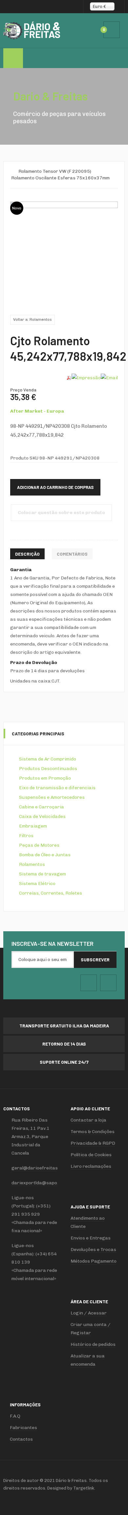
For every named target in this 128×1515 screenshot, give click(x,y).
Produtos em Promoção (45, 778)
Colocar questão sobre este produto (61, 512)
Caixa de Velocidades (42, 816)
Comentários (72, 554)
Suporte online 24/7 (64, 1062)
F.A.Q (15, 1416)
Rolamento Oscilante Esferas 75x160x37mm (60, 178)
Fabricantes (23, 1427)
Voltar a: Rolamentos (32, 319)
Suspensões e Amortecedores (52, 797)
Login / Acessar (89, 1313)
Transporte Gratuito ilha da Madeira (64, 1025)
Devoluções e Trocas (93, 1249)
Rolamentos (32, 864)
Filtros (26, 835)
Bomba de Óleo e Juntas (45, 855)
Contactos (21, 1439)
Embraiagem (33, 826)
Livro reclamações (91, 1166)
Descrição (27, 554)
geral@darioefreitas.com (39, 1168)
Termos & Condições (93, 1131)
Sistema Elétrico (37, 883)
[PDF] (69, 377)
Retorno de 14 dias (64, 1044)
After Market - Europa (37, 411)
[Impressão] (86, 377)
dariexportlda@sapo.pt (37, 1183)
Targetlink (83, 1488)
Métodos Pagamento (94, 1261)
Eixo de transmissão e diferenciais (57, 788)
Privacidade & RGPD (93, 1143)
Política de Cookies (91, 1155)
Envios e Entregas (91, 1238)
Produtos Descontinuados (48, 768)
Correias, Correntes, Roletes (50, 893)
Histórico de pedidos (93, 1344)
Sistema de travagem (42, 874)
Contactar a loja (88, 1120)
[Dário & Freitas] (32, 30)
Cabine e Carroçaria (41, 807)
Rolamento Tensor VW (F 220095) (54, 171)
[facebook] (88, 983)
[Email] (109, 377)
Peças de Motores (39, 845)
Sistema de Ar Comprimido (47, 759)
